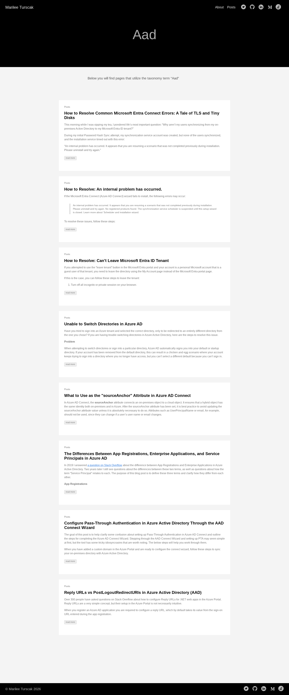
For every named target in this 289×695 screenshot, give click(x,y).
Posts (231, 7)
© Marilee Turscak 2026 (23, 689)
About (219, 7)
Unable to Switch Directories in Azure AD (103, 324)
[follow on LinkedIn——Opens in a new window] (262, 7)
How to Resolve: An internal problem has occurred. (113, 189)
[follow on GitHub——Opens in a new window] (253, 7)
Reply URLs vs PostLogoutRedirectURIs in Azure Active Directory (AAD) (133, 592)
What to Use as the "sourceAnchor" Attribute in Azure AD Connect (127, 395)
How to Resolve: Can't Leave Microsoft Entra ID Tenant (116, 260)
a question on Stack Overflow (104, 465)
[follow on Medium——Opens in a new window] (270, 7)
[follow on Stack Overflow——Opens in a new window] (279, 7)
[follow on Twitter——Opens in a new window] (244, 7)
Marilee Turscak (19, 7)
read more (70, 158)
